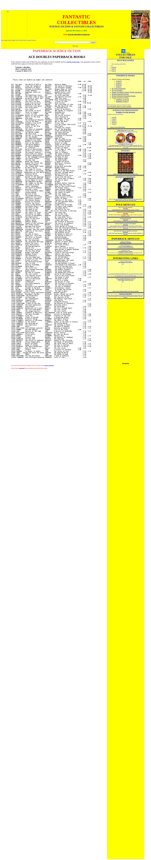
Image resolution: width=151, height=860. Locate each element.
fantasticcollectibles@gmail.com (79, 34)
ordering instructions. (73, 62)
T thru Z (114, 124)
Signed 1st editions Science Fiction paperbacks (127, 92)
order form (21, 368)
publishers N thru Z (122, 101)
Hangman (117, 389)
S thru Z (113, 71)
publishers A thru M (122, 100)
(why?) (23, 64)
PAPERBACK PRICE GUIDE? (126, 251)
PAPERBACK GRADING (125, 242)
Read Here (125, 208)
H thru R (119, 85)
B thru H (113, 67)
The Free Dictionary (131, 389)
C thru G (119, 83)
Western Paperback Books (120, 94)
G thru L (114, 120)
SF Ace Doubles (117, 90)
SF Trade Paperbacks (119, 88)
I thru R (113, 69)
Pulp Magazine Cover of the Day (125, 262)
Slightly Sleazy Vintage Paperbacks (125, 279)
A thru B (119, 81)
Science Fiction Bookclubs (117, 127)
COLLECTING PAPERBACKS (125, 246)
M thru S (114, 122)
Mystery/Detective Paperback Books (123, 96)
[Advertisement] (125, 329)
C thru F (114, 119)
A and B (114, 117)
